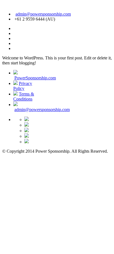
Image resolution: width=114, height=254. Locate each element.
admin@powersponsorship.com (43, 14)
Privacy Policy (22, 86)
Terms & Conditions (23, 96)
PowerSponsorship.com (35, 78)
